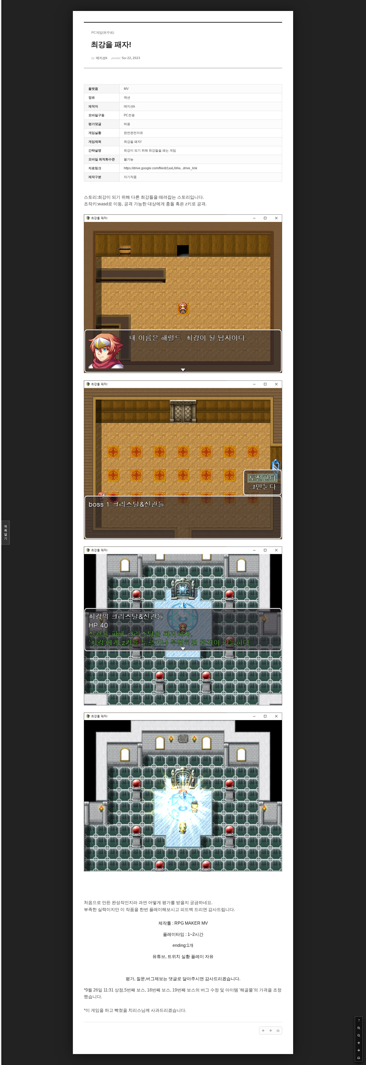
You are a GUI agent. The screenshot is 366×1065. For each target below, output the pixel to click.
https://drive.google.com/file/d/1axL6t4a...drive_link (160, 168)
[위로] (359, 1043)
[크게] (359, 1028)
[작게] (359, 1035)
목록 (5, 532)
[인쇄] (359, 1058)
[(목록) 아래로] (359, 1050)
